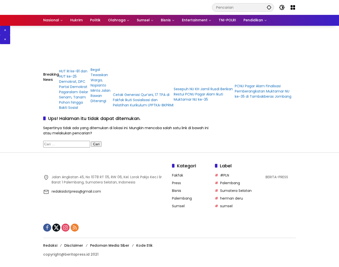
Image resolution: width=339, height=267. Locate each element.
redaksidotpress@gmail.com (76, 191)
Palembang (182, 198)
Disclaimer (73, 245)
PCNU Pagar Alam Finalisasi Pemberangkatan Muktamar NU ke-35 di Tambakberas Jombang (263, 91)
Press (176, 182)
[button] (269, 7)
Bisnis (176, 190)
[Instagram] (65, 228)
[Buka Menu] (293, 7)
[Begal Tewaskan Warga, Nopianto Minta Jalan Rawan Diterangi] (102, 59)
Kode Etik (144, 245)
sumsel (226, 206)
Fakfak (177, 175)
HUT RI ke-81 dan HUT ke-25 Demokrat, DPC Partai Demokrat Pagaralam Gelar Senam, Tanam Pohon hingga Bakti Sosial (73, 89)
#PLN (224, 175)
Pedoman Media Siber (109, 245)
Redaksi (50, 245)
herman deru (231, 198)
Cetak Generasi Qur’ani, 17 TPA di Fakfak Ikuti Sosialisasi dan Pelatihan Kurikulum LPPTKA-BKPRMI (143, 100)
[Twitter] (56, 228)
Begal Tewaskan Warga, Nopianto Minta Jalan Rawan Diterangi (100, 85)
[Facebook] (47, 228)
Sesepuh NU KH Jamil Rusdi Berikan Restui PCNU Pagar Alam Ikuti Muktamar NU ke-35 (203, 94)
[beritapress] (69, 7)
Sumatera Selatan (236, 190)
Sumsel (178, 206)
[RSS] (75, 228)
